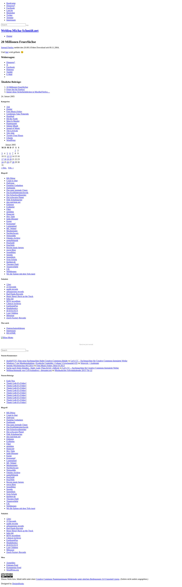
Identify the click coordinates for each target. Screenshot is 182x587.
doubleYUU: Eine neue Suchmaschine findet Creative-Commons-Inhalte (37, 361)
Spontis (9, 255)
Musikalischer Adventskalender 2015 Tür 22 (73, 370)
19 (8, 159)
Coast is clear (12, 181)
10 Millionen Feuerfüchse (17, 87)
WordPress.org (12, 570)
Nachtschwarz (12, 233)
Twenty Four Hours (14, 135)
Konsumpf (10, 224)
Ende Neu (10, 381)
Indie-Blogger (12, 219)
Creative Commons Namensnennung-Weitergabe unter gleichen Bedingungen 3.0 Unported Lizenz (77, 579)
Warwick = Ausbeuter (90, 363)
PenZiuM (10, 243)
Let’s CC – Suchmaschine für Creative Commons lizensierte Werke (99, 361)
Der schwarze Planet (15, 197)
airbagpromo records (15, 291)
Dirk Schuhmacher (14, 200)
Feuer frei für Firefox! (15, 89)
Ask (8, 107)
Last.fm (9, 10)
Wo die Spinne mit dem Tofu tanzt (20, 274)
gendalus (10, 212)
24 (2, 162)
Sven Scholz (11, 259)
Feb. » (11, 168)
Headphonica (12, 308)
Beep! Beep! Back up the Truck (19, 296)
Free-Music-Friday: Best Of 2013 (51, 365)
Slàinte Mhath (12, 126)
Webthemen (11, 271)
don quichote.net (13, 202)
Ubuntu (9, 138)
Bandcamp (10, 3)
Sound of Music (13, 128)
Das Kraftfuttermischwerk (17, 192)
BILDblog (10, 178)
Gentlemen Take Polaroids (17, 114)
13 (10, 156)
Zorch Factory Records (16, 318)
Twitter (9, 15)
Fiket (8, 209)
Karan (9, 221)
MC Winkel (11, 228)
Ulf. (8, 269)
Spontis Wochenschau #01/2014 (19, 365)
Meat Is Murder (12, 121)
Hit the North (12, 119)
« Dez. (4, 168)
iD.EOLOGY (12, 311)
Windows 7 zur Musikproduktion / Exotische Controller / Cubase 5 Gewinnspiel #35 (42, 363)
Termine (9, 17)
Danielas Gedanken (14, 185)
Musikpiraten (11, 231)
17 (2, 159)
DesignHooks (18, 583)
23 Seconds (11, 287)
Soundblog (11, 252)
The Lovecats (12, 131)
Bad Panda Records (14, 294)
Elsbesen (10, 204)
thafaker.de (11, 262)
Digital (9, 36)
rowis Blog (11, 250)
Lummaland (11, 226)
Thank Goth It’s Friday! (16, 383)
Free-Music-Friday (14, 111)
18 (5, 159)
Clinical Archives (13, 303)
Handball (10, 116)
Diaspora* (10, 6)
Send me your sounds (86, 344)
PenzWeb (10, 245)
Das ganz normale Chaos (16, 190)
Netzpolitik (11, 236)
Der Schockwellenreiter (16, 195)
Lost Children (12, 313)
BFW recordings (13, 301)
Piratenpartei (11, 123)
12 (8, 156)
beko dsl (9, 299)
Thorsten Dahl (12, 264)
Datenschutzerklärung (15, 328)
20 (10, 159)
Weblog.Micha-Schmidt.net (20, 30)
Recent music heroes (15, 247)
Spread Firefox (7, 47)
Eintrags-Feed (12, 565)
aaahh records (12, 289)
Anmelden (10, 563)
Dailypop (10, 183)
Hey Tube (10, 216)
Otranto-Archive (13, 238)
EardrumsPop (12, 306)
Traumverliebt (12, 267)
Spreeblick (10, 257)
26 (8, 162)
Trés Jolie (10, 133)
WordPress (10, 140)
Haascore (10, 214)
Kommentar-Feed (13, 567)
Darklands (10, 188)
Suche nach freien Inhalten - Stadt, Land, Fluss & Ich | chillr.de (32, 368)
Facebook (10, 8)
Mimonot (10, 315)
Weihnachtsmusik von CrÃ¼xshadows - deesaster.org (29, 370)
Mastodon (10, 13)
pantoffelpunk (12, 240)
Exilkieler (10, 207)
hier (7, 52)
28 (13, 162)
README (11, 333)
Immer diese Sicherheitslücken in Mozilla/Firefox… (28, 92)
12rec (8, 284)
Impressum (11, 20)
